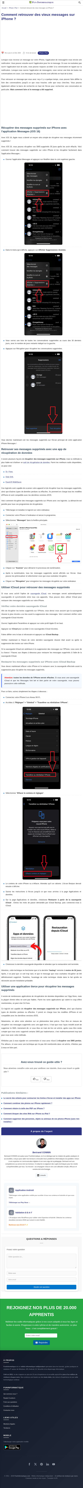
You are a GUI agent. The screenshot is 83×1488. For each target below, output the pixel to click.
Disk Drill (9, 477)
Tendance (6, 1428)
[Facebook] (29, 1464)
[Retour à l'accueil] (42, 2)
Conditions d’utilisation (11, 1406)
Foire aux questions (10, 1402)
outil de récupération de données (36, 462)
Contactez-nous (8, 1410)
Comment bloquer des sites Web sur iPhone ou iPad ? (26, 1114)
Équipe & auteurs (9, 1398)
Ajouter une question (41, 1287)
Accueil (4, 8)
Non (47, 1080)
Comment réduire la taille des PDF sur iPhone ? (23, 1108)
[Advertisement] (41, 36)
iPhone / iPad (13, 8)
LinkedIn (43, 1175)
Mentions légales (9, 1424)
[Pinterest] (41, 1464)
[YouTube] (53, 1464)
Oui (37, 1080)
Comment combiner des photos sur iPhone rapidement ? (27, 1103)
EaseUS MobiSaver (13, 482)
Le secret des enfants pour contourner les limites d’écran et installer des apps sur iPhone (42, 1098)
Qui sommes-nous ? (10, 1394)
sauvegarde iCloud (38, 594)
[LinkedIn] (47, 1464)
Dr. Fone (9, 472)
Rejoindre (43, 1342)
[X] (35, 1464)
